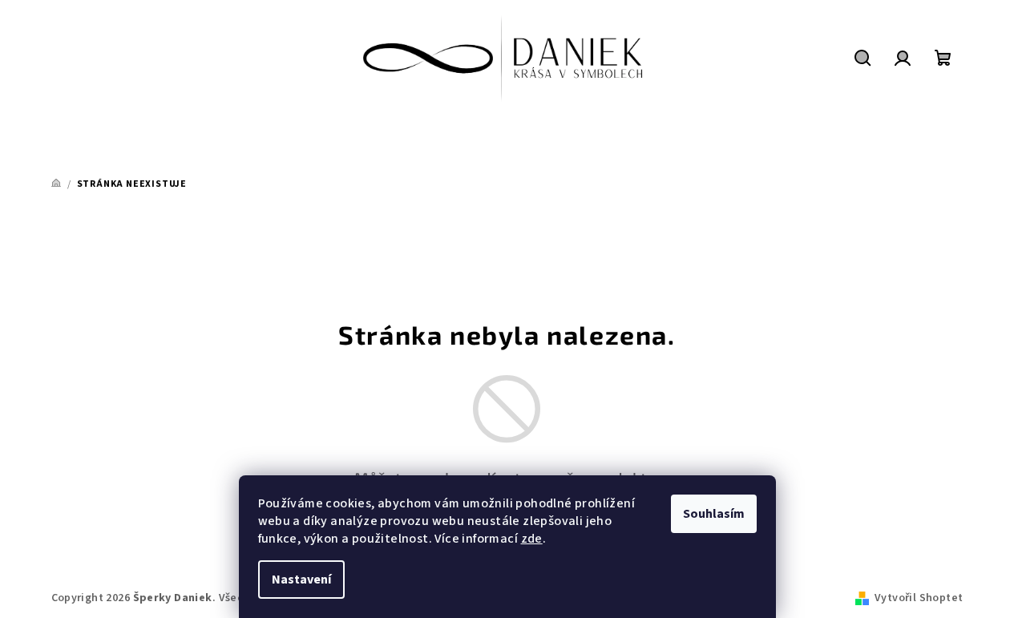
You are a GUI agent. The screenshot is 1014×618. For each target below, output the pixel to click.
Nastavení (301, 579)
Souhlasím (714, 514)
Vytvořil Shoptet (919, 598)
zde (532, 538)
